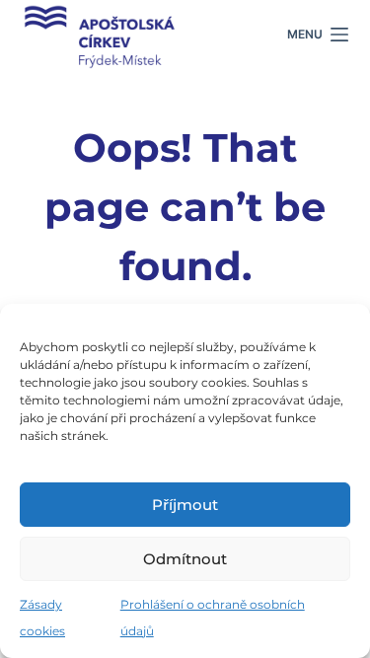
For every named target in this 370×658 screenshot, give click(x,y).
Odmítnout (185, 558)
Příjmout (185, 504)
